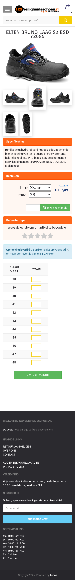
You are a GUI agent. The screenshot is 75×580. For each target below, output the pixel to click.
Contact (9, 454)
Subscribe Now (38, 519)
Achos (53, 575)
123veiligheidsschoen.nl (35, 420)
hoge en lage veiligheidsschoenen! (33, 429)
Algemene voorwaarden (21, 462)
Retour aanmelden (17, 446)
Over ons (9, 450)
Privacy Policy (13, 466)
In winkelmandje (56, 207)
